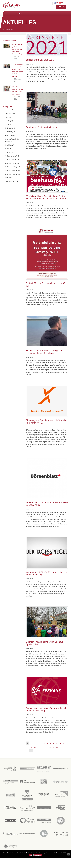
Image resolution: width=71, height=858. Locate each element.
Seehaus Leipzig (10, 156)
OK (31, 855)
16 (38, 747)
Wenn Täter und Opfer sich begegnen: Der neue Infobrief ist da (17, 90)
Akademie (8, 110)
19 (50, 747)
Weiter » (31, 750)
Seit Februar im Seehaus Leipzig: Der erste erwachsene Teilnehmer (44, 351)
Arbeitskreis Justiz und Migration (41, 127)
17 (42, 747)
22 (61, 747)
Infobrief (7, 124)
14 (31, 747)
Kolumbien (8, 131)
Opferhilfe (8, 145)
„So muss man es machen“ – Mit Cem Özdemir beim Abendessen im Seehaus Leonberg (17, 70)
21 (57, 747)
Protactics (8, 152)
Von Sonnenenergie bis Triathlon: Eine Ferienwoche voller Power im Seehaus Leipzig (17, 49)
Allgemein (8, 113)
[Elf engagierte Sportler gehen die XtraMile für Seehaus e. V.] (47, 401)
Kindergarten (9, 128)
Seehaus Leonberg (11, 167)
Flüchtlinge (8, 121)
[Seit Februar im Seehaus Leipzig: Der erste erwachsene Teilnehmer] (47, 331)
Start (4, 29)
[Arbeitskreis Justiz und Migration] (47, 107)
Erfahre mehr (37, 855)
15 (35, 747)
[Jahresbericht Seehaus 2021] (47, 44)
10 (56, 743)
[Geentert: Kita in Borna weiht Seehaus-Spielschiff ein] (47, 622)
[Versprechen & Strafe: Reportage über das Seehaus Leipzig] (47, 552)
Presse (7, 148)
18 (46, 747)
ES (62, 3)
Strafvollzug (8, 178)
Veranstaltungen (10, 181)
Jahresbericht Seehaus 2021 (40, 60)
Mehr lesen (29, 64)
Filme (6, 117)
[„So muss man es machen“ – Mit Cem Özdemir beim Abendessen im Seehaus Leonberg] (7, 66)
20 (53, 747)
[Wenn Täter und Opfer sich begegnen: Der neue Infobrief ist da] (7, 88)
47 (27, 751)
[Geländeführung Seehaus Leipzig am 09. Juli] (47, 254)
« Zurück (27, 743)
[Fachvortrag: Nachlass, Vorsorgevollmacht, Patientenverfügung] (47, 690)
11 (60, 743)
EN (57, 3)
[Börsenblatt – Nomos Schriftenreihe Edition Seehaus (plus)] (47, 478)
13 (27, 747)
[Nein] (68, 854)
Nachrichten (9, 135)
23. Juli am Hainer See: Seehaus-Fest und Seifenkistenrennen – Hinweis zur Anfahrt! (46, 197)
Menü (20, 13)
